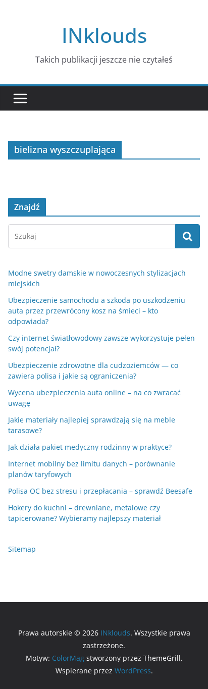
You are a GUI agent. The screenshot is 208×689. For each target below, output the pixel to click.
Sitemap (22, 549)
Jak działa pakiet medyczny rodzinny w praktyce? (90, 447)
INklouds (104, 35)
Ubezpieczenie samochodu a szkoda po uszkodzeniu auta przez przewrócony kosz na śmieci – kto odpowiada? (96, 310)
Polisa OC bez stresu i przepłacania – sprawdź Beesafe (100, 491)
